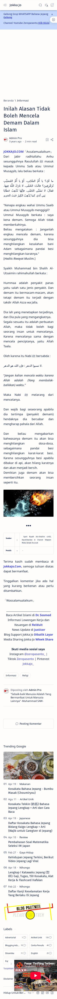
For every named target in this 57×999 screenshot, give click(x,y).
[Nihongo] (24, 867)
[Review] (23, 837)
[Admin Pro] (16, 138)
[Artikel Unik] (27, 799)
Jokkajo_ (28, 664)
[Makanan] (24, 784)
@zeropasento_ (34, 654)
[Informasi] (11, 675)
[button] (37, 992)
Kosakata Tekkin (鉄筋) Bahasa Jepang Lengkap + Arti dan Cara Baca (29, 808)
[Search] (40, 5)
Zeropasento (25, 659)
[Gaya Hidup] (26, 852)
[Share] (52, 139)
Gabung (7, 17)
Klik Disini (43, 23)
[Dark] (46, 5)
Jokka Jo (16, 5)
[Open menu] (5, 5)
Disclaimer (8, 978)
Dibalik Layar (43, 634)
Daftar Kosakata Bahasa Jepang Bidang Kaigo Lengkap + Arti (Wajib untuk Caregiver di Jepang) (30, 827)
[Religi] (25, 675)
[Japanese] (24, 818)
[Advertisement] (28, 64)
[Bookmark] (52, 5)
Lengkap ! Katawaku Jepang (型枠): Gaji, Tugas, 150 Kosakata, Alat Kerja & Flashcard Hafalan (30, 876)
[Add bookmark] (47, 139)
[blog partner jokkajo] (28, 919)
